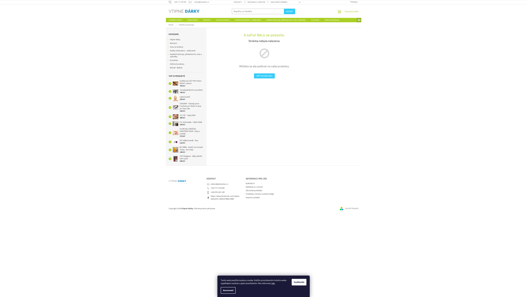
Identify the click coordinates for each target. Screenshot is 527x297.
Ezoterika (174, 60)
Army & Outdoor (176, 47)
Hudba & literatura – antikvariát (182, 50)
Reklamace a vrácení (256, 2)
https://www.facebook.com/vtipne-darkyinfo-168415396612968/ (225, 197)
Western (173, 43)
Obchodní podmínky (279, 2)
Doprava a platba (253, 197)
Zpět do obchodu (264, 76)
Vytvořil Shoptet (351, 208)
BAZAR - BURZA (176, 67)
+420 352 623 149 (217, 192)
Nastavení (228, 290)
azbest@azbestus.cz (219, 184)
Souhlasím (299, 282)
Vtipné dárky (175, 39)
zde (273, 283)
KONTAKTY (238, 2)
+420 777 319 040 (217, 188)
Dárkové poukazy (177, 64)
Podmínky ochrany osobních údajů (260, 194)
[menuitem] (175, 20)
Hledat (289, 11)
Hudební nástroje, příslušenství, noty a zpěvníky (186, 55)
